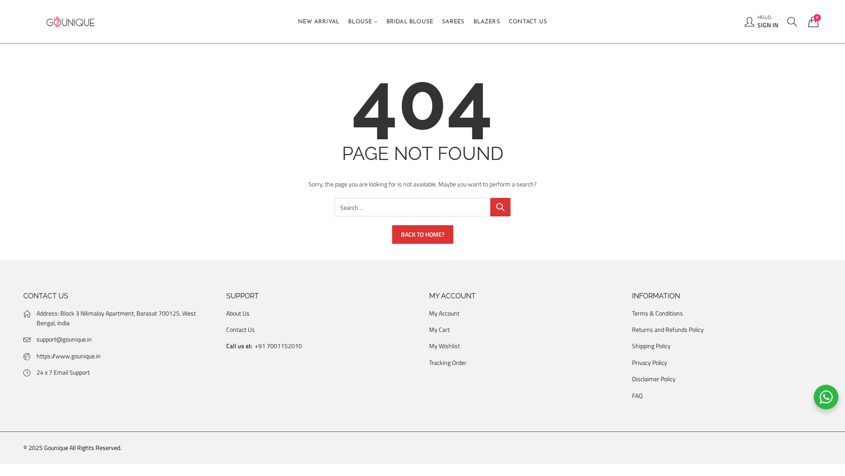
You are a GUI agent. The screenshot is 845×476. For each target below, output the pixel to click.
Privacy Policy (649, 362)
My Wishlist (444, 345)
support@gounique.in (64, 339)
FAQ (637, 395)
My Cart (439, 329)
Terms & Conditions (657, 313)
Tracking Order (448, 362)
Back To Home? (423, 234)
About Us (238, 313)
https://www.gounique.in (69, 356)
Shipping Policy (651, 345)
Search (500, 207)
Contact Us (240, 329)
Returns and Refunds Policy (668, 329)
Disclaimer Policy (654, 378)
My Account (444, 313)
